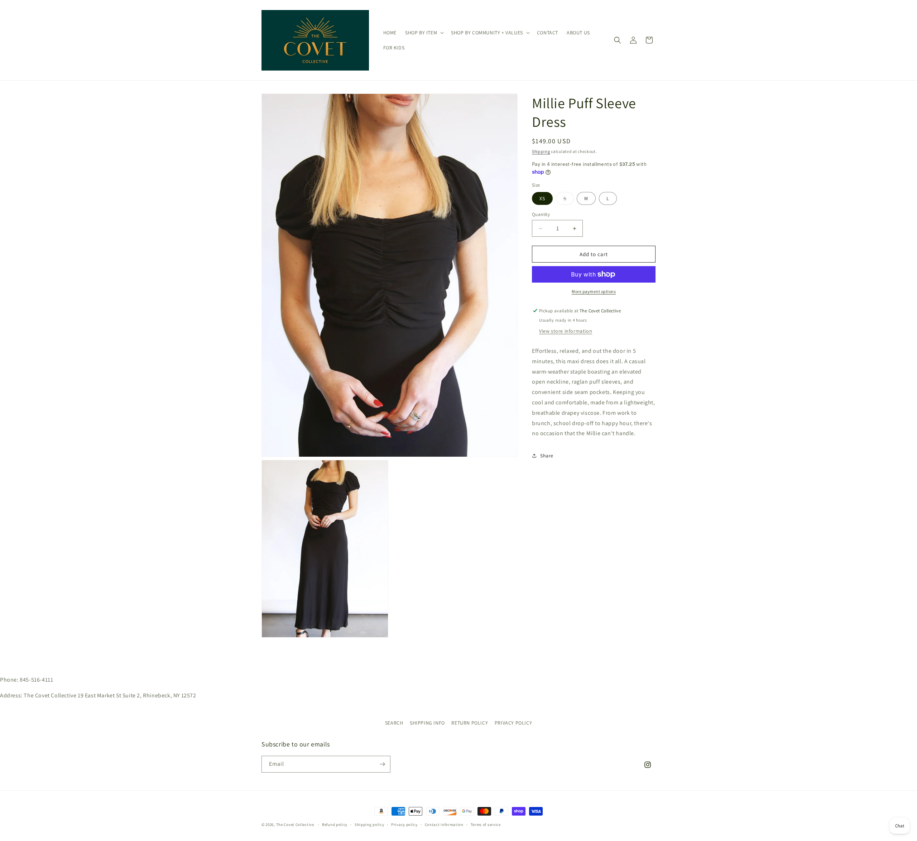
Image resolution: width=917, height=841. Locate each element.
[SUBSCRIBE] (382, 764)
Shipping (541, 151)
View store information (565, 331)
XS (542, 198)
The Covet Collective (295, 824)
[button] (424, 32)
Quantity (541, 214)
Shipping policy (369, 824)
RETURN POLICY (469, 723)
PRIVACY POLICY (513, 723)
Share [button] (546, 455)
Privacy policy (404, 824)
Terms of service (486, 824)
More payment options (594, 291)
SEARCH (394, 723)
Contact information (444, 824)
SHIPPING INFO (427, 723)
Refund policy (334, 824)
